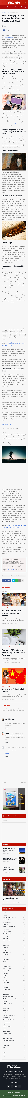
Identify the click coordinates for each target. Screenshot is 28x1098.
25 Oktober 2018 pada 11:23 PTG (16, 733)
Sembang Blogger (14, 922)
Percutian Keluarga (14, 1038)
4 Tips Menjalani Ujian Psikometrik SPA (10, 899)
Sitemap (9, 1095)
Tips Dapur (24, 7)
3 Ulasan (5, 26)
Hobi (14, 1054)
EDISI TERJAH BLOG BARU (14, 996)
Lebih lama (23, 782)
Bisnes (14, 1052)
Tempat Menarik (14, 933)
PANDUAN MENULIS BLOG (14, 917)
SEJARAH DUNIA (14, 1017)
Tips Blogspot (14, 957)
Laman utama (5, 12)
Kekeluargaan (14, 929)
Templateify (17, 1092)
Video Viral (14, 1057)
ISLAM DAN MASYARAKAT (14, 1015)
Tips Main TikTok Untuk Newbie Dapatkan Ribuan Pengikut (13, 652)
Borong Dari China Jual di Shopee (13, 690)
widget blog (14, 1008)
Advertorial (14, 943)
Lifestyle (14, 913)
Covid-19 (14, 980)
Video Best (14, 978)
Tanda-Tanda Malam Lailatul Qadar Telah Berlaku (9, 850)
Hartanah (14, 964)
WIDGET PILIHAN (14, 968)
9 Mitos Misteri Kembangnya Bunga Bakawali (8, 869)
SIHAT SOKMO (14, 1050)
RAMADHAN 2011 (14, 1043)
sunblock (8, 747)
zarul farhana (10, 719)
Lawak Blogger (14, 994)
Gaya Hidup (10, 7)
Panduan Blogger (14, 1033)
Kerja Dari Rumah (15, 575)
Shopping (14, 936)
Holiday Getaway (14, 966)
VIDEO (14, 975)
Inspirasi (14, 1001)
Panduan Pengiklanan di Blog (14, 999)
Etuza (7, 733)
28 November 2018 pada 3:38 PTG (19, 747)
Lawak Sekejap (14, 989)
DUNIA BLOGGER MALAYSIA (14, 927)
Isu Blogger (14, 1013)
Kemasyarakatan (14, 1027)
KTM (14, 1047)
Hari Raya (14, 954)
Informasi (14, 987)
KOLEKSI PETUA (14, 1022)
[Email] (8, 30)
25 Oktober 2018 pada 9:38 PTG (12, 720)
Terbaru (4, 782)
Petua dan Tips (14, 1031)
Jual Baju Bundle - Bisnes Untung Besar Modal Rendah (12, 613)
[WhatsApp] (16, 580)
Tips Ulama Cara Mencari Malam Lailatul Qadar (10, 858)
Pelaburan (14, 973)
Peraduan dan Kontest (14, 1020)
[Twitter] (6, 30)
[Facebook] (4, 30)
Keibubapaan (14, 959)
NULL (14, 1024)
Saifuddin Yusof (6, 425)
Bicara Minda (14, 971)
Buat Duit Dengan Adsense (14, 985)
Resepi (17, 7)
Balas (7, 728)
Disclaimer (11, 569)
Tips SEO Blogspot (14, 952)
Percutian (14, 938)
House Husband (14, 920)
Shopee (15, 56)
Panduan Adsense (14, 1003)
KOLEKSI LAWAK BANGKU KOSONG (14, 992)
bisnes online (9, 37)
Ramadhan (14, 947)
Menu (2, 2)
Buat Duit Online (14, 12)
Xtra (14, 1006)
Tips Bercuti (14, 945)
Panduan (23, 575)
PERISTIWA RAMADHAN (14, 1040)
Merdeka (14, 1029)
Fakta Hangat (14, 924)
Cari (26, 2)
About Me (15, 1095)
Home (3, 7)
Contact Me (22, 1095)
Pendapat (14, 1010)
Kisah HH (14, 1036)
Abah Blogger (14, 1045)
